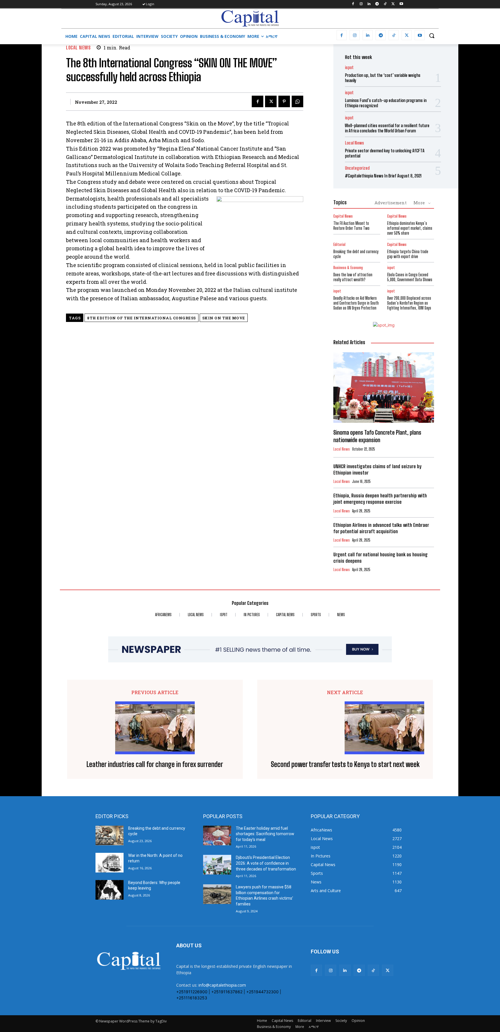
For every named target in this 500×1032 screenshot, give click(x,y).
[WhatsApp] (297, 101)
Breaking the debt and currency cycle (355, 254)
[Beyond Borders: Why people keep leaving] (109, 890)
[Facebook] (353, 4)
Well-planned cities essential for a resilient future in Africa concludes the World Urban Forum (387, 128)
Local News (78, 47)
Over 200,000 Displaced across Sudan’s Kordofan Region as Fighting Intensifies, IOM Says (409, 303)
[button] (432, 35)
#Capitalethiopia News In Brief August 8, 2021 (383, 175)
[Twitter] (393, 4)
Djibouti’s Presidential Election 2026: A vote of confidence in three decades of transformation (266, 863)
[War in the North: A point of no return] (109, 862)
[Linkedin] (369, 4)
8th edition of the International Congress (141, 317)
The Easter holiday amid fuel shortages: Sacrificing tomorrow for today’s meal (265, 834)
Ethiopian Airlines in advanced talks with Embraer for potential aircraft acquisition (381, 528)
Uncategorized (357, 168)
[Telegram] (377, 4)
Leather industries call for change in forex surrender (155, 764)
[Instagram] (361, 4)
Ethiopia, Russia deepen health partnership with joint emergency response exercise (380, 498)
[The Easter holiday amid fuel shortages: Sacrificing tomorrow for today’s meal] (217, 835)
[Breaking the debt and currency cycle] (109, 835)
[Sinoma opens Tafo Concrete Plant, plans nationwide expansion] (383, 387)
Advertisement (390, 202)
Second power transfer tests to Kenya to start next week (345, 764)
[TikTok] (385, 4)
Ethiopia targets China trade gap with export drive (407, 254)
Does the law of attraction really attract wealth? (352, 277)
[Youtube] (401, 4)
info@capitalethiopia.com (222, 985)
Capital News (343, 216)
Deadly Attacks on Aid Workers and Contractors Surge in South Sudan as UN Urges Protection (356, 303)
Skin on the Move (223, 317)
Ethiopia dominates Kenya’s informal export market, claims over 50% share (409, 228)
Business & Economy (348, 268)
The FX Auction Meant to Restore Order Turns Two (351, 226)
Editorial (339, 245)
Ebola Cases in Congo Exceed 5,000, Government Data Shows (409, 277)
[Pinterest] (284, 101)
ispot (349, 67)
